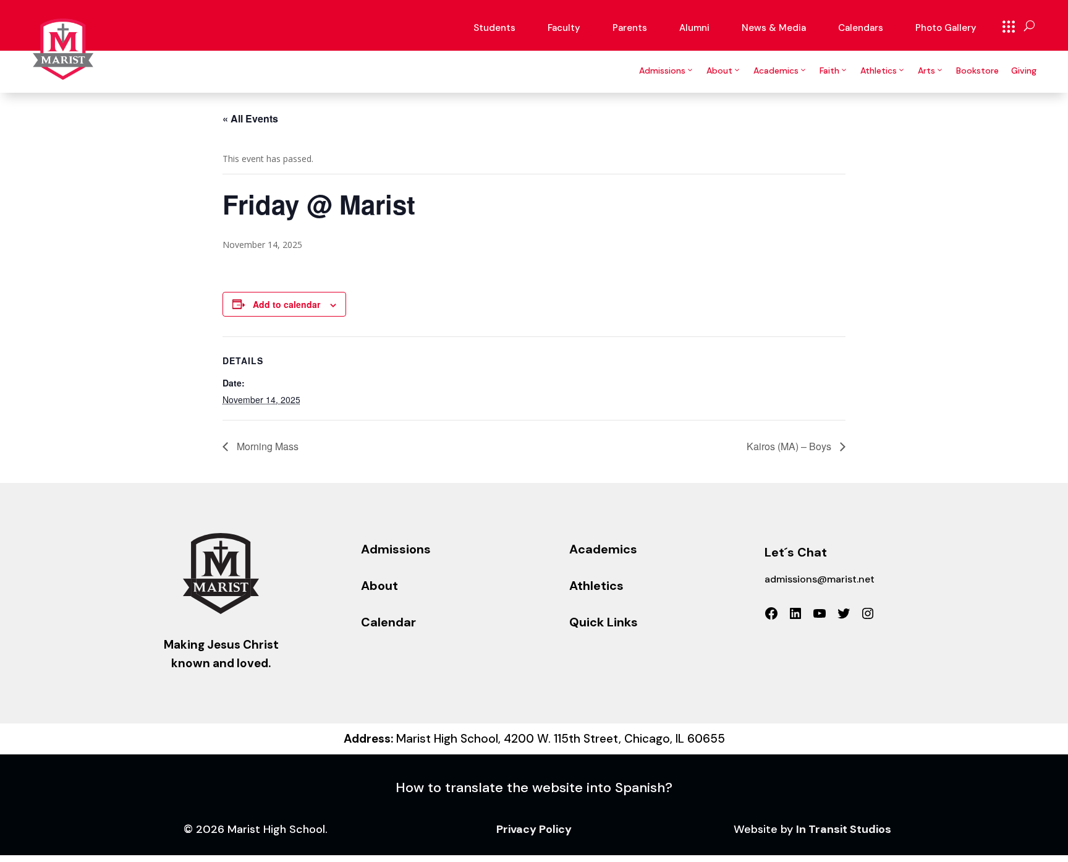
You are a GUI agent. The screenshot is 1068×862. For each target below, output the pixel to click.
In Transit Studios (843, 829)
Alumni (694, 28)
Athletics (878, 70)
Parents (629, 28)
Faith (829, 70)
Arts (926, 70)
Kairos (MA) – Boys (790, 446)
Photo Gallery (946, 28)
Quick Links (1008, 26)
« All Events (250, 118)
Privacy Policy (534, 829)
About (719, 70)
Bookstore (977, 70)
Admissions (662, 70)
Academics (776, 70)
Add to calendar (286, 304)
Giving (1023, 70)
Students (494, 28)
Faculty (564, 28)
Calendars (860, 28)
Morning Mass (266, 446)
